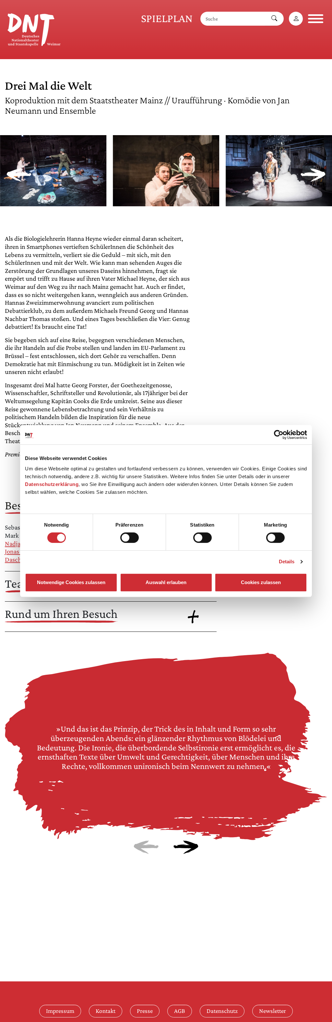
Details (287, 561)
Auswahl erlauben (166, 582)
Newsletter (272, 1010)
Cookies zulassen (261, 582)
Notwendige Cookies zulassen (71, 582)
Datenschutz (222, 1010)
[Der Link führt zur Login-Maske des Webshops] (296, 19)
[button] (53, 202)
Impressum (60, 1010)
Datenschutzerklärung (51, 484)
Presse (145, 1010)
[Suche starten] (274, 19)
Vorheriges (146, 847)
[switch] (129, 537)
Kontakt (105, 1010)
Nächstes (185, 847)
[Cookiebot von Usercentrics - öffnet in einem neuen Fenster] (278, 435)
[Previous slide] (18, 175)
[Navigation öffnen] (315, 19)
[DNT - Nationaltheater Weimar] (34, 28)
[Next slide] (313, 175)
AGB (179, 1010)
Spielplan (167, 18)
